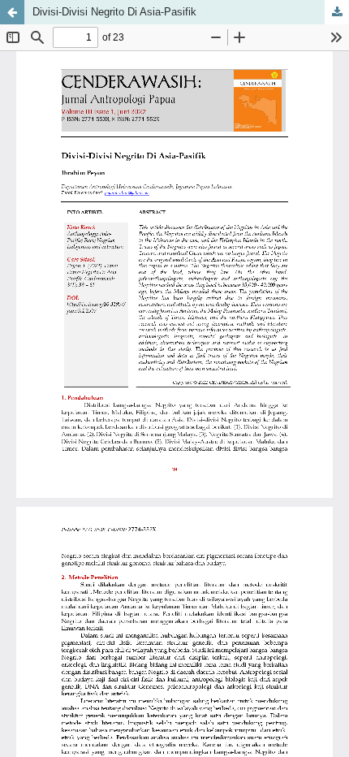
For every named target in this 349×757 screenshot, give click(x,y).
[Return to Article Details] (12, 12)
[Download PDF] (337, 12)
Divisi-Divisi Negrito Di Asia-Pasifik (114, 12)
